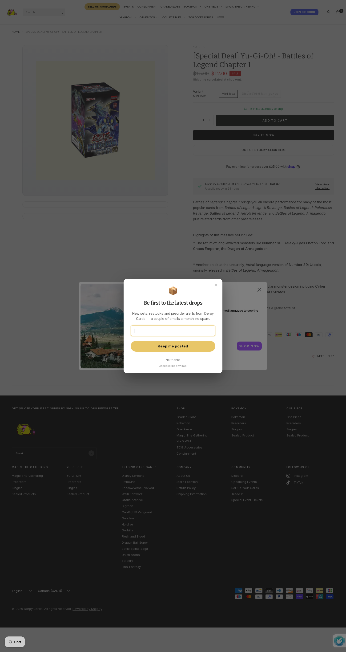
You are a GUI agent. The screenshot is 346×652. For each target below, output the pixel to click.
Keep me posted (173, 346)
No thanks (173, 360)
